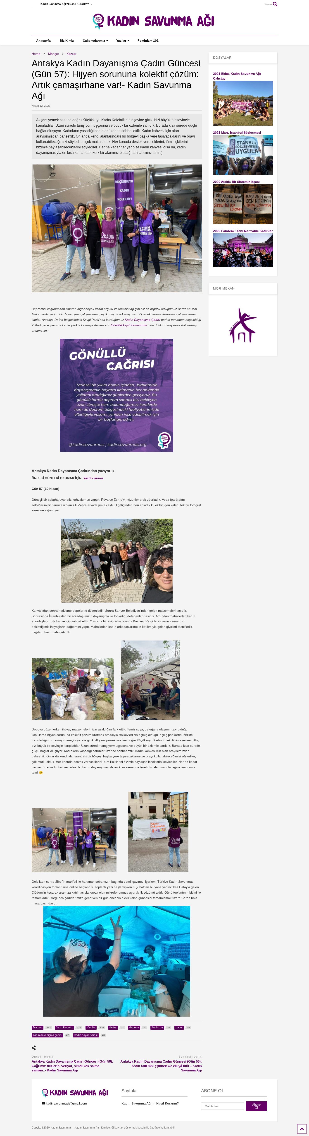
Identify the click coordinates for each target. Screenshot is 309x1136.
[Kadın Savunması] (154, 27)
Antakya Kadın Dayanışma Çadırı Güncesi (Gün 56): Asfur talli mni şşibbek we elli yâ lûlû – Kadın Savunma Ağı (161, 1065)
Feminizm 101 (148, 40)
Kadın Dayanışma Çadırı (142, 319)
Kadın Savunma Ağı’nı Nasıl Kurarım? (64, 4)
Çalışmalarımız (94, 40)
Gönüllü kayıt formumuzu (129, 325)
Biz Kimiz (67, 40)
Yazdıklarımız (93, 478)
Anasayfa (43, 40)
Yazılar (121, 40)
